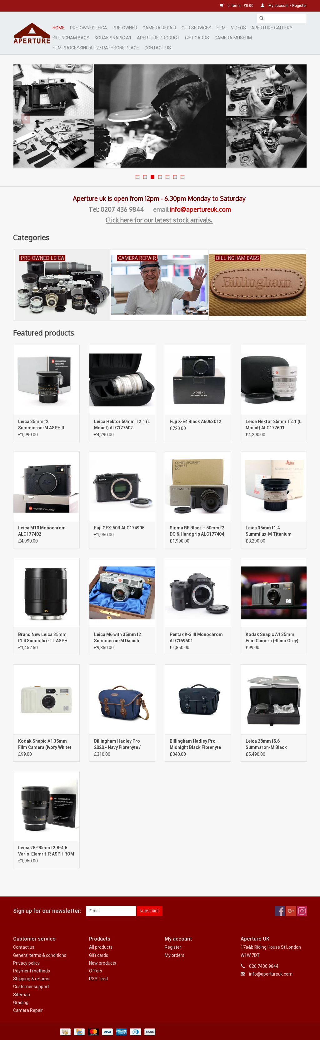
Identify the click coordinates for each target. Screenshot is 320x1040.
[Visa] (107, 1031)
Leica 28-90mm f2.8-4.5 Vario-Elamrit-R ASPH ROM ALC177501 (46, 851)
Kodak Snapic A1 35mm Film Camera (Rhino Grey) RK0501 (272, 638)
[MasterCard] (93, 1031)
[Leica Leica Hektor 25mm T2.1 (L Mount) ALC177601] (274, 380)
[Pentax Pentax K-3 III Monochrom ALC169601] (198, 593)
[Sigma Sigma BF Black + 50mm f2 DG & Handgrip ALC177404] (198, 486)
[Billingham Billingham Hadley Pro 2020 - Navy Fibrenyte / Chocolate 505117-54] (122, 699)
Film (221, 27)
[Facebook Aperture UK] (280, 911)
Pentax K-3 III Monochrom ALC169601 (196, 637)
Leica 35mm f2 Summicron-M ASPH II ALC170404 (41, 425)
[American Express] (121, 1031)
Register (173, 947)
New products (102, 963)
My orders (174, 955)
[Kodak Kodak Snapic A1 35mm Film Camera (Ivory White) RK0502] (46, 699)
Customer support (31, 986)
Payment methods (31, 970)
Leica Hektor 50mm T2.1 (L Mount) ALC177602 (122, 424)
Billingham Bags (70, 37)
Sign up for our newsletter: (47, 910)
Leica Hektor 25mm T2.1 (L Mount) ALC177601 (274, 424)
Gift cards (197, 37)
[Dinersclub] (135, 1031)
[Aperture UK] (32, 33)
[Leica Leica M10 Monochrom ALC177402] (46, 486)
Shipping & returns (31, 978)
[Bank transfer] (148, 1031)
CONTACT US (157, 47)
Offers (95, 970)
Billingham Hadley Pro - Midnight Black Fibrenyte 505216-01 (195, 744)
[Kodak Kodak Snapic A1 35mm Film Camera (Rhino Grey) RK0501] (274, 593)
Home (58, 27)
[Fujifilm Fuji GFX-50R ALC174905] (122, 486)
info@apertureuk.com (200, 209)
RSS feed (98, 978)
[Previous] (25, 119)
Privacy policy (26, 963)
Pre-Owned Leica (88, 27)
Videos (238, 27)
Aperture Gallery (271, 27)
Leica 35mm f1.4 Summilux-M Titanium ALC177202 (269, 531)
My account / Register (287, 5)
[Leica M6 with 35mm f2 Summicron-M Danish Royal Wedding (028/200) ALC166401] (122, 593)
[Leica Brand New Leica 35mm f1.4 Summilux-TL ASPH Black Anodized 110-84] (46, 593)
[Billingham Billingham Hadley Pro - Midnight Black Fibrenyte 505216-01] (198, 699)
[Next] (294, 119)
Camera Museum (233, 37)
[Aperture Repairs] (160, 116)
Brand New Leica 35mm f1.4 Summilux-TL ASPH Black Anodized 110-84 (43, 638)
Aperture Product (158, 37)
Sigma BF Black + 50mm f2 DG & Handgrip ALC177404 (197, 531)
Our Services (196, 27)
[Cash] (65, 1031)
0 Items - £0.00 (240, 5)
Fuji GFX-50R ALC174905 (119, 527)
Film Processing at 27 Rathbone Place (95, 47)
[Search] (261, 18)
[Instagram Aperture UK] (302, 911)
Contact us (23, 947)
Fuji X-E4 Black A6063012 (195, 421)
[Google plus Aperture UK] (291, 911)
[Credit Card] (78, 1031)
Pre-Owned (124, 27)
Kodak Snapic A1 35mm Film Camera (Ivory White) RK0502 (44, 744)
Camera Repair (159, 27)
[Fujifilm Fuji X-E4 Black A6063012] (198, 380)
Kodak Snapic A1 (113, 37)
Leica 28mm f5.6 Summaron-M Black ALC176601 (266, 744)
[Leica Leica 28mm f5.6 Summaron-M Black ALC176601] (274, 699)
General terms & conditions (39, 955)
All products (100, 947)
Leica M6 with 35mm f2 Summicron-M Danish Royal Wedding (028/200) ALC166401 (120, 638)
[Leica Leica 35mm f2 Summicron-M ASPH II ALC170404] (46, 380)
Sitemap (21, 994)
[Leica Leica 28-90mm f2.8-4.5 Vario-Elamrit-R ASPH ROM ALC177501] (46, 806)
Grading (20, 1002)
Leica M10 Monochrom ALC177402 (42, 531)
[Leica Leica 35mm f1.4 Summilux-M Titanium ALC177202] (274, 486)
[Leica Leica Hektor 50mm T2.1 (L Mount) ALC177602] (122, 380)
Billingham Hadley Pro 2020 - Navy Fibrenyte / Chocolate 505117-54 (117, 744)
